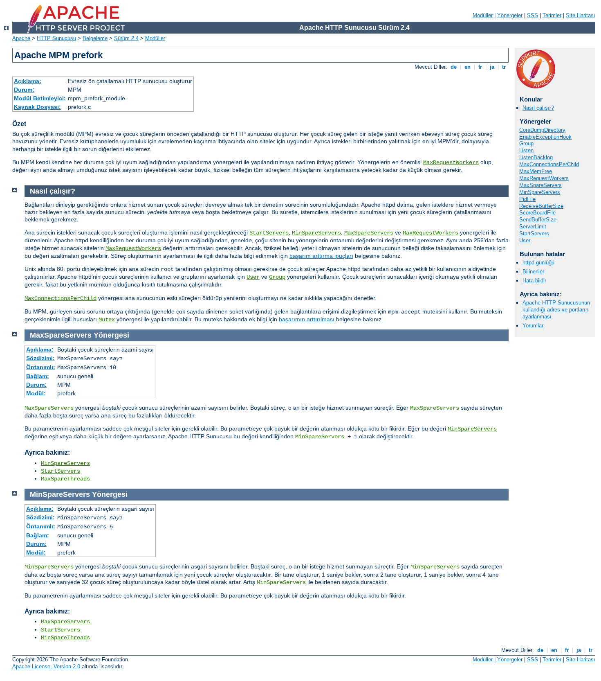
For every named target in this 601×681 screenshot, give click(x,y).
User (524, 240)
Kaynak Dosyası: (37, 107)
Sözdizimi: (40, 358)
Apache (21, 38)
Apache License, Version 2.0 (46, 666)
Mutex (107, 319)
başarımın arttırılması (306, 319)
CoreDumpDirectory (542, 130)
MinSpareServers (539, 192)
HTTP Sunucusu (56, 38)
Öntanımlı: (40, 367)
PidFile (527, 199)
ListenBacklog (536, 157)
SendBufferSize (537, 219)
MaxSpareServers (540, 185)
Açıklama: (27, 81)
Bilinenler (533, 271)
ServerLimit (532, 226)
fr (480, 67)
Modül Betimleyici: (40, 98)
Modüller (483, 15)
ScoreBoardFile (537, 213)
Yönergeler (510, 15)
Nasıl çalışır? (538, 108)
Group (526, 143)
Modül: (36, 393)
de (453, 67)
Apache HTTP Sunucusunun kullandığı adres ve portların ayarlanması (556, 310)
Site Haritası (580, 15)
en (467, 67)
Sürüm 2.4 (126, 38)
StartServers (534, 233)
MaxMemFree (535, 171)
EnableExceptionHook (545, 137)
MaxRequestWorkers (451, 162)
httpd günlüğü (538, 262)
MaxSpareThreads (65, 479)
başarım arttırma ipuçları (321, 256)
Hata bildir (534, 280)
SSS (532, 15)
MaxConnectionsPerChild (549, 164)
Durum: (24, 89)
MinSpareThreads (65, 637)
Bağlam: (37, 376)
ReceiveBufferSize (541, 206)
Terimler (552, 15)
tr (503, 67)
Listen (526, 150)
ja (492, 67)
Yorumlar (533, 325)
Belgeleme (95, 38)
